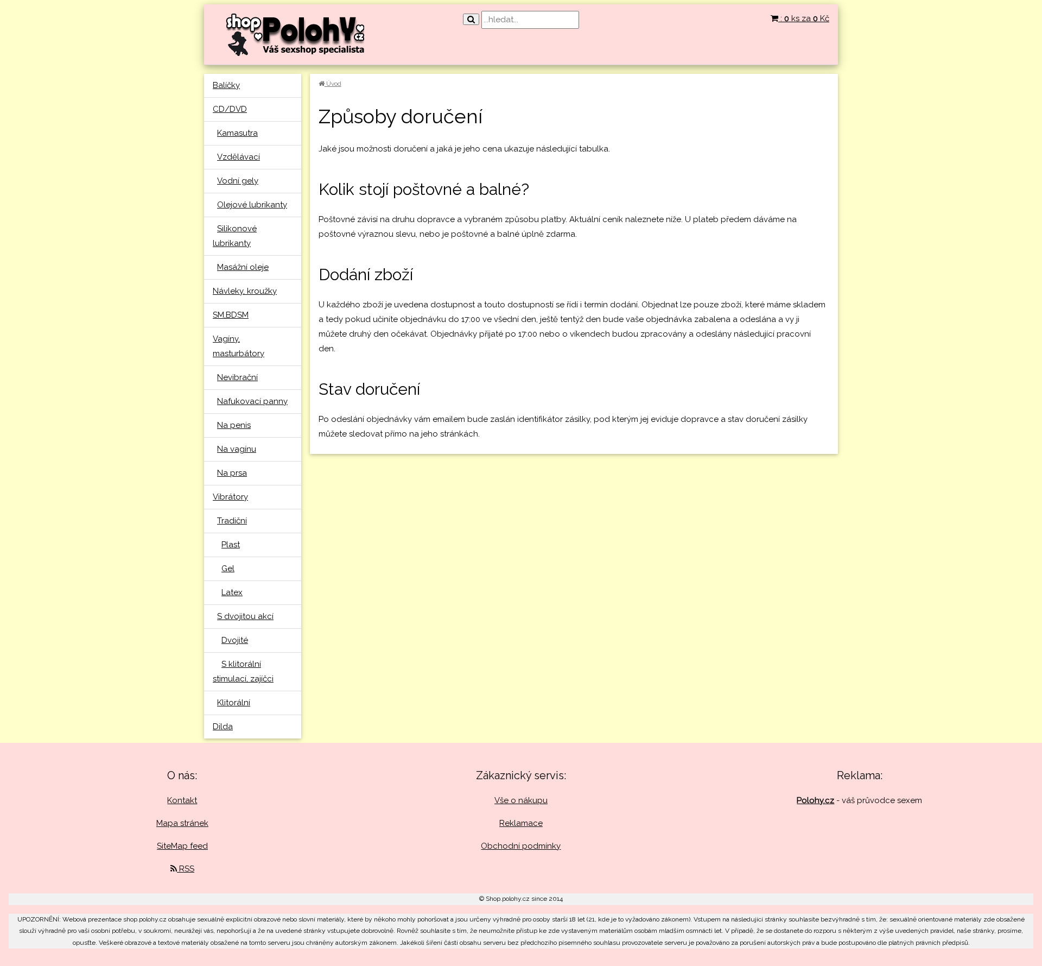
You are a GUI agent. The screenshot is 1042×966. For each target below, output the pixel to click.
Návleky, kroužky (245, 291)
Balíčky (226, 85)
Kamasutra (237, 133)
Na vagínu (236, 449)
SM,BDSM (231, 315)
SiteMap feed (182, 846)
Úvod (333, 83)
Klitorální (233, 703)
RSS (185, 869)
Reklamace (521, 823)
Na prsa (232, 473)
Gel (227, 568)
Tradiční (232, 521)
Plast (230, 545)
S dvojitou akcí (245, 616)
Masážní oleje (243, 267)
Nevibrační (237, 377)
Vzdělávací (238, 157)
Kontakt (182, 800)
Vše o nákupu (521, 800)
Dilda (223, 726)
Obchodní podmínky (521, 846)
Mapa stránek (182, 823)
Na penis (234, 425)
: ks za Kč (803, 18)
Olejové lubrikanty (252, 205)
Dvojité (234, 640)
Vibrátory (230, 497)
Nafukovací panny (252, 401)
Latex (232, 592)
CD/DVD (230, 109)
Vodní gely (237, 181)
